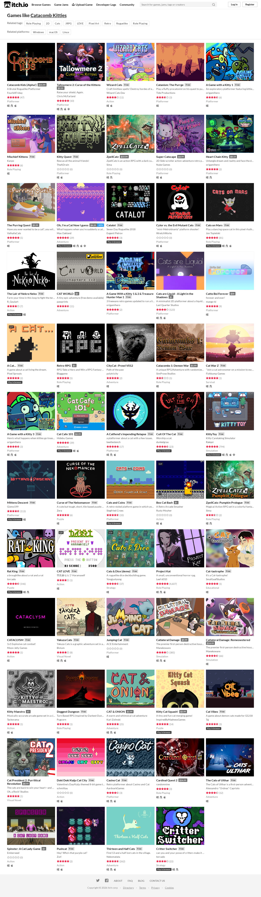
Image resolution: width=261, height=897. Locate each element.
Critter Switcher (166, 848)
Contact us (157, 880)
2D (48, 23)
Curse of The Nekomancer (73, 502)
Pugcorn (61, 719)
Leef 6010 (161, 579)
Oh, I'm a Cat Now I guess (72, 225)
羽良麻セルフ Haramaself (71, 575)
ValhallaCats (14, 233)
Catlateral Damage (168, 640)
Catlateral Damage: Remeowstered (228, 640)
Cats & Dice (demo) (118, 571)
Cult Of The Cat (166, 434)
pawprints (62, 301)
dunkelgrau (162, 442)
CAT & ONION (116, 711)
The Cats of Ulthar (217, 780)
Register (249, 4)
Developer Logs (106, 4)
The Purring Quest (19, 225)
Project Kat (163, 571)
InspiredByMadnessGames (170, 719)
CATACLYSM (15, 640)
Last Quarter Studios (167, 305)
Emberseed (13, 852)
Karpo (10, 160)
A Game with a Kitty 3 (20, 434)
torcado (11, 579)
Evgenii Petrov (115, 233)
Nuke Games (163, 164)
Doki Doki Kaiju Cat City (72, 780)
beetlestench (114, 442)
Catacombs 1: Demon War (172, 365)
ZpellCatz (113, 156)
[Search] (213, 4)
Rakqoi (210, 442)
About (118, 880)
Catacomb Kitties (49, 15)
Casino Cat (113, 780)
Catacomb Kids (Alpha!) (22, 84)
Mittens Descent (17, 502)
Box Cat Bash (164, 502)
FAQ (130, 880)
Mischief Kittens (17, 156)
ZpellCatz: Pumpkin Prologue (224, 502)
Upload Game (84, 4)
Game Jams (61, 4)
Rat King (12, 571)
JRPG (68, 23)
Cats (57, 23)
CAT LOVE (63, 571)
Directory (128, 887)
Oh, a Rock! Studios (17, 791)
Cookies (169, 887)
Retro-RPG (64, 365)
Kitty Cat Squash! (167, 711)
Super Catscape (166, 156)
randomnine (163, 784)
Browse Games (41, 4)
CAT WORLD (65, 293)
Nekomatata (113, 856)
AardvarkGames (115, 788)
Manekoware (163, 647)
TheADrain (63, 164)
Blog (141, 880)
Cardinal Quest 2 (166, 780)
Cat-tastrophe (215, 571)
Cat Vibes (212, 711)
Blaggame (62, 373)
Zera (59, 510)
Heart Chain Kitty (217, 156)
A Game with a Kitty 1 (219, 84)
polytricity (112, 373)
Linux (66, 32)
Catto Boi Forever (217, 293)
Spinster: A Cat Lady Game (23, 848)
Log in (234, 4)
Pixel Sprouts (14, 373)
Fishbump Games (215, 373)
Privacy (155, 887)
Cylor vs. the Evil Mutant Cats (175, 225)
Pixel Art (94, 23)
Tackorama (13, 719)
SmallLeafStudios (215, 579)
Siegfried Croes (115, 510)
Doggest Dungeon (68, 711)
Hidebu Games (65, 438)
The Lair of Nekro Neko (22, 293)
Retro (107, 23)
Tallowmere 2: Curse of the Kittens (78, 84)
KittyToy (211, 434)
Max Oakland (64, 233)
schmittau (62, 788)
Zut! (59, 856)
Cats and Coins (116, 502)
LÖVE (80, 23)
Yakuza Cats (64, 640)
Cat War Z (212, 365)
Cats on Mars (214, 225)
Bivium (61, 647)
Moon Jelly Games (17, 647)
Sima (109, 164)
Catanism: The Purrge (170, 84)
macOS (53, 32)
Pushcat (62, 848)
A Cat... (11, 365)
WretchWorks (164, 233)
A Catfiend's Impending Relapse (126, 434)
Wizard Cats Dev (116, 92)
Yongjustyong (114, 579)
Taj (207, 719)
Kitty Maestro (16, 711)
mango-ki (211, 301)
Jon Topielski (213, 233)
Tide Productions (165, 92)
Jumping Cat (114, 640)
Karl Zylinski (114, 719)
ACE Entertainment (117, 643)
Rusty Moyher (164, 510)
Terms (142, 887)
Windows (38, 32)
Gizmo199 (12, 506)
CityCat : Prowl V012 (120, 365)
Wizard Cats (114, 84)
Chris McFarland (66, 96)
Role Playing (33, 23)
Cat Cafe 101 (65, 434)
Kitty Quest (64, 156)
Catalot (111, 225)
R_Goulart (12, 301)
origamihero (213, 92)
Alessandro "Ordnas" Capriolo (223, 788)
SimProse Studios (165, 373)
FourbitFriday (15, 92)
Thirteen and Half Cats (121, 848)
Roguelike (122, 23)
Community (127, 4)
